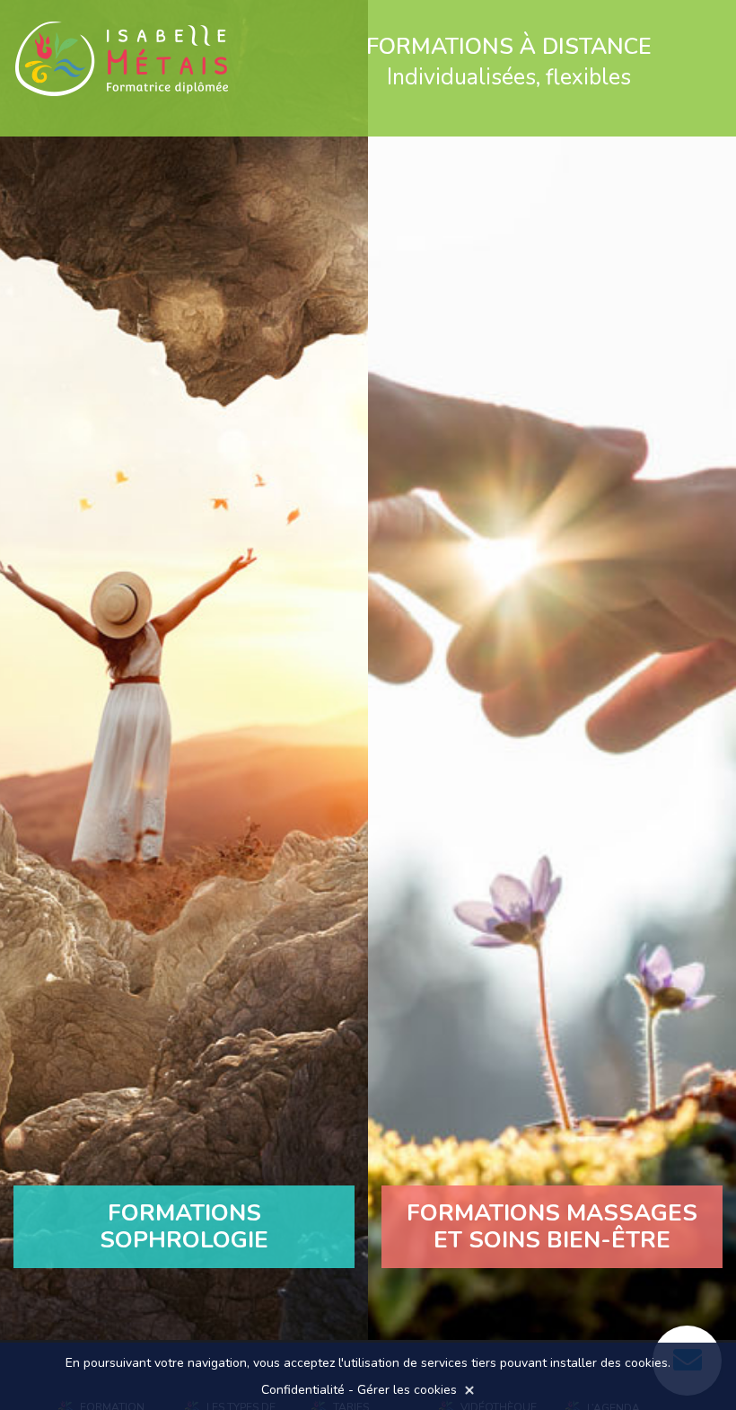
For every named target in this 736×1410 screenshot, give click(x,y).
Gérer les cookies (407, 1389)
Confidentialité (303, 1389)
